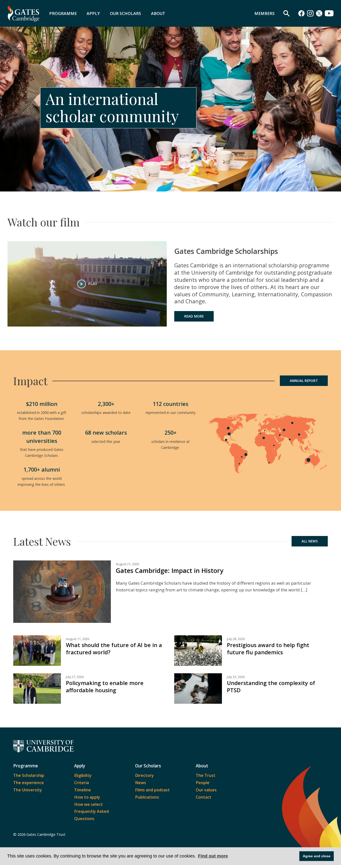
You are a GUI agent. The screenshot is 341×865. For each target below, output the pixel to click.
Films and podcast (152, 790)
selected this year (106, 441)
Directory (144, 775)
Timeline (82, 790)
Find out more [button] (213, 856)
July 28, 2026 (236, 639)
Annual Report (304, 380)
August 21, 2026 (127, 564)
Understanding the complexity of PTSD (271, 686)
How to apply (87, 797)
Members (264, 13)
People (202, 782)
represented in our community (170, 412)
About (158, 13)
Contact (203, 797)
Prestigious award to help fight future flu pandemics (268, 648)
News (140, 782)
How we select (88, 804)
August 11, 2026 (77, 639)
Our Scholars (125, 13)
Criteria (81, 782)
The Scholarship (28, 775)
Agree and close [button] (317, 856)
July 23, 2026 (236, 677)
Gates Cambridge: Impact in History (169, 570)
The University (27, 790)
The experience (28, 782)
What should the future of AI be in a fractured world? (114, 648)
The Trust (205, 775)
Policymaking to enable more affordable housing (105, 686)
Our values (206, 790)
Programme (63, 13)
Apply (93, 13)
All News (310, 541)
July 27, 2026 (75, 677)
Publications (147, 797)
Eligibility (83, 775)
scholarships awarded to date (106, 412)
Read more (194, 316)
